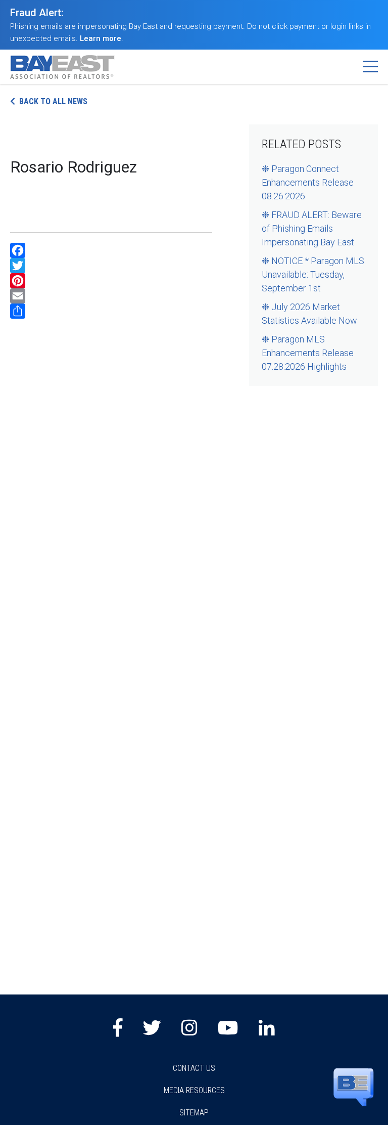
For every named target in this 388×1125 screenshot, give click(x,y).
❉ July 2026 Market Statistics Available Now (309, 313)
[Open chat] (353, 1086)
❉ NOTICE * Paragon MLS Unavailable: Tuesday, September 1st (313, 274)
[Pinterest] (111, 280)
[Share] (111, 311)
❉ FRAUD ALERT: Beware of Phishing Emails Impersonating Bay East (312, 228)
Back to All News (53, 101)
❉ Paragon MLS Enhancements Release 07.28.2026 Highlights (308, 353)
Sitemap (194, 1112)
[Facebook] (111, 250)
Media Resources (194, 1090)
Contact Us (194, 1068)
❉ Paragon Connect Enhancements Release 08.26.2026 (308, 182)
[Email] (111, 296)
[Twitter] (111, 265)
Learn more (100, 38)
